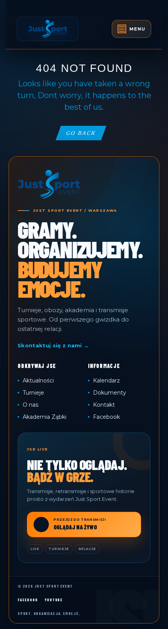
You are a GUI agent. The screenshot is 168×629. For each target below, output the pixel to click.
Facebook (106, 416)
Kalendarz (106, 380)
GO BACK (85, 135)
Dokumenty (109, 392)
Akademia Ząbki (44, 416)
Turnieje (33, 392)
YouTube (54, 599)
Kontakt (104, 404)
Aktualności (38, 380)
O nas (30, 404)
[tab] (131, 29)
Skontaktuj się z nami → (53, 345)
